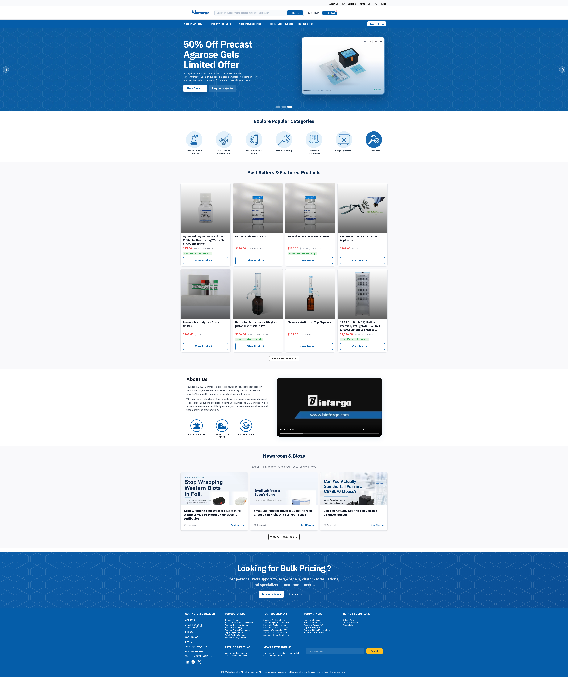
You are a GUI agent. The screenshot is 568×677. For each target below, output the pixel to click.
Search (295, 13)
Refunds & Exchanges (234, 627)
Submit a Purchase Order (274, 620)
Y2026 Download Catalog (236, 653)
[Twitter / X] (199, 662)
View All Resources (284, 537)
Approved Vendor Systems (275, 632)
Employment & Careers (314, 632)
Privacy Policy (348, 625)
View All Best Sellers (284, 358)
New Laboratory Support (236, 637)
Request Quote (376, 24)
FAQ (375, 4)
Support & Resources (250, 23)
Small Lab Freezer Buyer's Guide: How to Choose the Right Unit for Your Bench (283, 513)
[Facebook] (193, 662)
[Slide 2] (284, 107)
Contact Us (364, 4)
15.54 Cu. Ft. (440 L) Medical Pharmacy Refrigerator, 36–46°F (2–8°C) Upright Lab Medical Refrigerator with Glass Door (360, 328)
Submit (374, 651)
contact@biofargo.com (196, 646)
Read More (237, 525)
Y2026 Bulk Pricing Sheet (236, 656)
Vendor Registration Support (276, 622)
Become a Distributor (313, 622)
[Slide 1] (278, 107)
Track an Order (305, 23)
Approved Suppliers (313, 627)
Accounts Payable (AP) (313, 625)
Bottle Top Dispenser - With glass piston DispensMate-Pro (256, 324)
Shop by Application (220, 23)
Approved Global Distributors (276, 635)
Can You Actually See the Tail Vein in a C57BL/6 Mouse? (350, 513)
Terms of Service (350, 622)
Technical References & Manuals (239, 622)
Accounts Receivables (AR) (275, 630)
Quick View (205, 207)
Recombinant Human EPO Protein (308, 236)
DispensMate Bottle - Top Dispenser (310, 322)
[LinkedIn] (187, 662)
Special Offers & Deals (281, 23)
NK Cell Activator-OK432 (250, 236)
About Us (333, 4)
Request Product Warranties (237, 630)
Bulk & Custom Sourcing (235, 635)
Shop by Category (193, 23)
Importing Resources (234, 632)
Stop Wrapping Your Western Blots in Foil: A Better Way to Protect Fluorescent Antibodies (213, 514)
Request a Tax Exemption (274, 625)
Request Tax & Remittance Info (277, 627)
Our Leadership (348, 4)
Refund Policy (349, 620)
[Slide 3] (290, 107)
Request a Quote (222, 83)
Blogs (383, 4)
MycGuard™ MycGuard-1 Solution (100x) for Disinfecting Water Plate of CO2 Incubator (205, 240)
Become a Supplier (312, 620)
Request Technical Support (237, 625)
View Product (195, 83)
